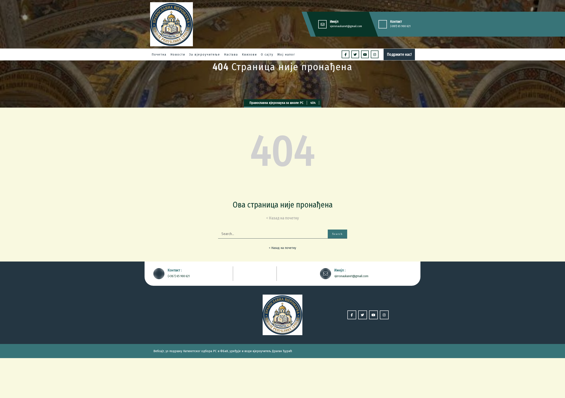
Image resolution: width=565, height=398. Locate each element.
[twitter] (355, 54)
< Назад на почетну (282, 248)
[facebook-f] (345, 54)
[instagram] (375, 54)
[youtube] (365, 54)
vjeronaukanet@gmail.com (346, 26)
